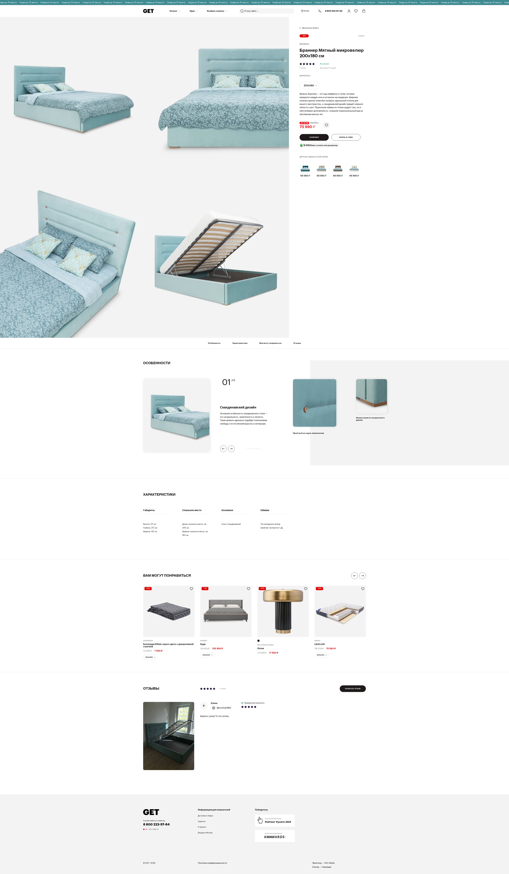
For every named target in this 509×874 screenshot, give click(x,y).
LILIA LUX (320, 644)
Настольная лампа (265, 645)
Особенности (214, 343)
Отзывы (297, 343)
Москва (306, 11)
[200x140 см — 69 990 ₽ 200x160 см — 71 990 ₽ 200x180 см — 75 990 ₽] (309, 85)
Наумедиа (326, 867)
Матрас (318, 640)
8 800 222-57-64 (333, 11)
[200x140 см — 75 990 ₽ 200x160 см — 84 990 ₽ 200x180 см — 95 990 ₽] (322, 655)
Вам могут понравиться (270, 343)
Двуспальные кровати (310, 28)
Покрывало (148, 640)
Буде (203, 644)
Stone (260, 648)
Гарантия (201, 821)
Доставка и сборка (205, 816)
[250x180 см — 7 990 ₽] (150, 657)
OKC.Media (329, 863)
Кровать (203, 640)
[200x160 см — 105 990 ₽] (207, 655)
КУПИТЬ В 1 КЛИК (346, 137)
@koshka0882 (224, 708)
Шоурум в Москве (205, 833)
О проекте (202, 827)
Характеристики (239, 343)
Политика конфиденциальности (212, 863)
